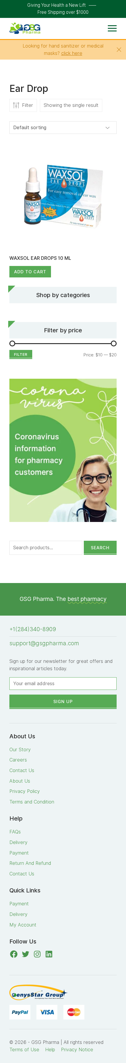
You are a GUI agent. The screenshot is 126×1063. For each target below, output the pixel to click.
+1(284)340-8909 (32, 629)
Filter (21, 354)
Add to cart (30, 271)
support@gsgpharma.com (44, 643)
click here (71, 53)
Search (100, 547)
